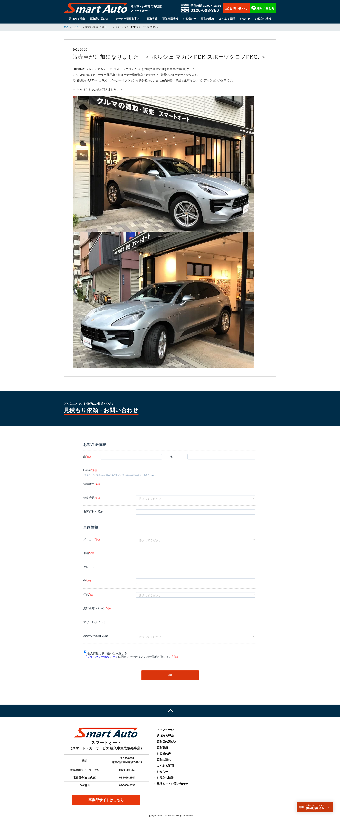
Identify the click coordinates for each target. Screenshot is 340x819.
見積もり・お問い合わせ (172, 783)
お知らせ (245, 18)
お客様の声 (189, 18)
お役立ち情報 (263, 18)
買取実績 (152, 18)
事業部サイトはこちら (106, 800)
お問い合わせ (236, 8)
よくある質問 (227, 18)
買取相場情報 (170, 18)
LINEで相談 (263, 8)
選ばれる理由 (77, 18)
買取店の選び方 (99, 18)
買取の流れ (207, 18)
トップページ (165, 729)
